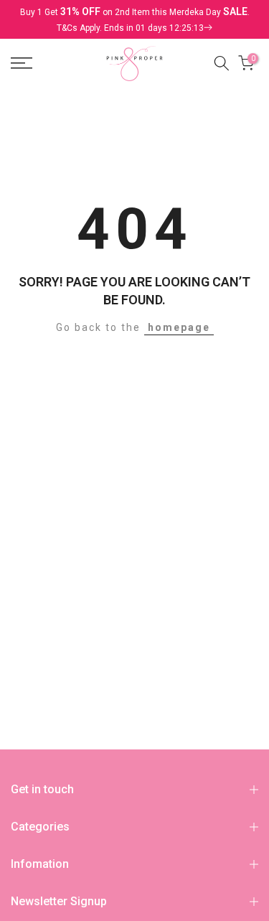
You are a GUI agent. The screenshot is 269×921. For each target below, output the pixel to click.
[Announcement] (134, 19)
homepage (179, 327)
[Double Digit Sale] (134, 28)
